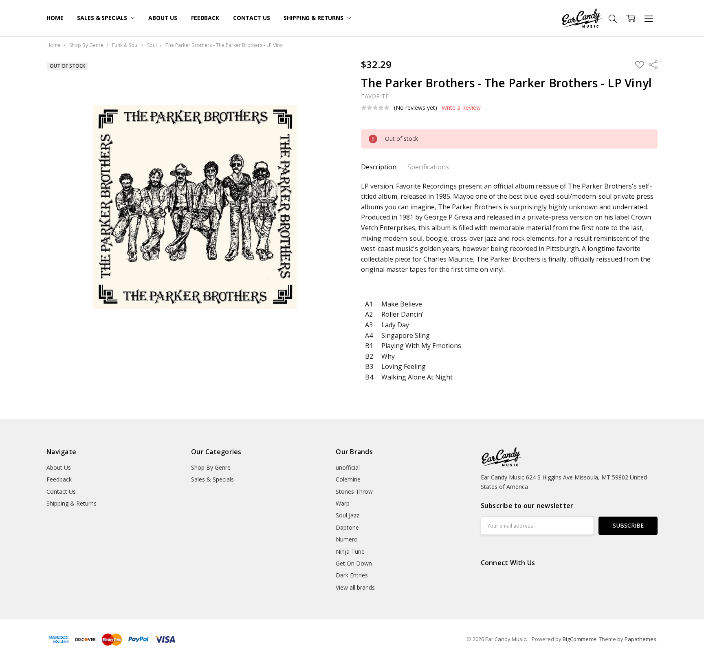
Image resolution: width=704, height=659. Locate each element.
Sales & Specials (103, 18)
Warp (343, 503)
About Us (162, 18)
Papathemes (640, 639)
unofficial (348, 467)
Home (54, 18)
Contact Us (251, 18)
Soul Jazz (347, 515)
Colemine (348, 479)
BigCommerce (579, 639)
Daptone (347, 527)
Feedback (205, 18)
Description (378, 167)
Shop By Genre (211, 467)
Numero (347, 539)
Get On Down (354, 563)
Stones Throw (354, 491)
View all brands (355, 587)
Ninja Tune (350, 551)
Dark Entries (352, 575)
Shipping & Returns (314, 18)
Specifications (428, 167)
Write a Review (461, 107)
